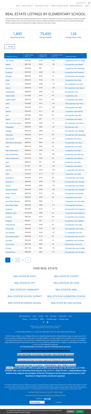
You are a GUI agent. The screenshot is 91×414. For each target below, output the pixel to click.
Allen (7, 146)
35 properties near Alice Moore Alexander (73, 142)
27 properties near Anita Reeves (73, 225)
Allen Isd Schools (12, 154)
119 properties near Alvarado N (75, 178)
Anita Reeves (10, 225)
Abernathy (9, 68)
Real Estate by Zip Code (66, 282)
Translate (59, 402)
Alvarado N (10, 178)
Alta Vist (9, 170)
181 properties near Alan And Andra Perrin (75, 123)
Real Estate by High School (66, 302)
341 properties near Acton (74, 84)
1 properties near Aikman (74, 111)
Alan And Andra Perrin (14, 123)
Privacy (24, 319)
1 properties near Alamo (73, 119)
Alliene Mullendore (12, 158)
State (34, 316)
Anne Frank (10, 244)
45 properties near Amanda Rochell (74, 189)
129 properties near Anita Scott (74, 228)
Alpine (8, 166)
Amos (8, 197)
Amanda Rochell (11, 189)
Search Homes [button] (27, 6)
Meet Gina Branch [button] (76, 6)
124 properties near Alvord (74, 185)
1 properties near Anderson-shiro (75, 213)
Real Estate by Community (24, 289)
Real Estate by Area (66, 289)
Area (70, 316)
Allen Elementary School (12, 150)
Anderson (9, 209)
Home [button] (18, 6)
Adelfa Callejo (11, 99)
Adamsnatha (10, 96)
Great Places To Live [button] (42, 6)
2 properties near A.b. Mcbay (75, 60)
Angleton (9, 221)
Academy (9, 72)
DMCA (42, 319)
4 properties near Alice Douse (73, 139)
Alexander (9, 135)
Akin (7, 115)
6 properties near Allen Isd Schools (74, 154)
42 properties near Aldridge (74, 131)
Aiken (8, 103)
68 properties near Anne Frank (73, 244)
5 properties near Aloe (73, 162)
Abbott (8, 64)
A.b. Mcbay (10, 60)
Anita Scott (9, 228)
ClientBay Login (51, 319)
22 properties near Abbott (74, 64)
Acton (8, 84)
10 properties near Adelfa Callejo (74, 99)
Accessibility (34, 319)
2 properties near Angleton (74, 221)
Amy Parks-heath (12, 205)
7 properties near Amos (73, 197)
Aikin (7, 107)
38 (23, 260)
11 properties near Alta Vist (74, 170)
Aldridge (9, 131)
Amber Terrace (11, 193)
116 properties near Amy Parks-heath (73, 205)
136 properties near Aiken (74, 103)
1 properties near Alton (73, 174)
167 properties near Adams (74, 88)
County (40, 316)
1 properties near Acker (73, 80)
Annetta (8, 248)
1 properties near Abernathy (75, 68)
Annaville (9, 240)
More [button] (87, 6)
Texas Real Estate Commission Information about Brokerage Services (45, 395)
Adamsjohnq (10, 92)
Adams (8, 88)
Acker (8, 80)
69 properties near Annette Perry (74, 252)
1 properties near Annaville (74, 240)
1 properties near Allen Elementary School (73, 150)
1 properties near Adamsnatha (71, 96)
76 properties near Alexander (75, 135)
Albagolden (10, 127)
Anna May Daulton (12, 236)
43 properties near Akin (73, 115)
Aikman (8, 111)
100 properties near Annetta (75, 248)
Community (62, 316)
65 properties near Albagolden (71, 127)
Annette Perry (10, 252)
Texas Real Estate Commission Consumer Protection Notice (45, 350)
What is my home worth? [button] (60, 6)
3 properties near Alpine (73, 166)
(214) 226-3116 (81, 3)
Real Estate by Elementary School (66, 296)
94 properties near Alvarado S (75, 182)
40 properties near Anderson (75, 209)
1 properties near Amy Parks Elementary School (75, 201)
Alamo (8, 119)
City (47, 316)
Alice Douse (10, 139)
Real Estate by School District (25, 296)
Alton (7, 174)
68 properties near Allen (73, 146)
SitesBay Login (64, 319)
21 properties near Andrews (75, 217)
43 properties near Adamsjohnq (71, 92)
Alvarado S (10, 182)
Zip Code (53, 316)
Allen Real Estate (24, 316)
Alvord (8, 185)
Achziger (9, 76)
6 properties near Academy (74, 72)
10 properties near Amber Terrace (74, 193)
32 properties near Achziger (75, 76)
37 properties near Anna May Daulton (75, 236)
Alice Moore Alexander (14, 142)
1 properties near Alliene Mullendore (73, 158)
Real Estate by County (66, 276)
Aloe (7, 162)
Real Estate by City (24, 282)
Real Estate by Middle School (24, 302)
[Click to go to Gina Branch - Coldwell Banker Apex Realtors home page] (6, 4)
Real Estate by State (25, 276)
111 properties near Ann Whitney (73, 232)
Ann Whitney (10, 232)
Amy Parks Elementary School (14, 201)
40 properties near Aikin (73, 107)
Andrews (9, 217)
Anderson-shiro (11, 213)
